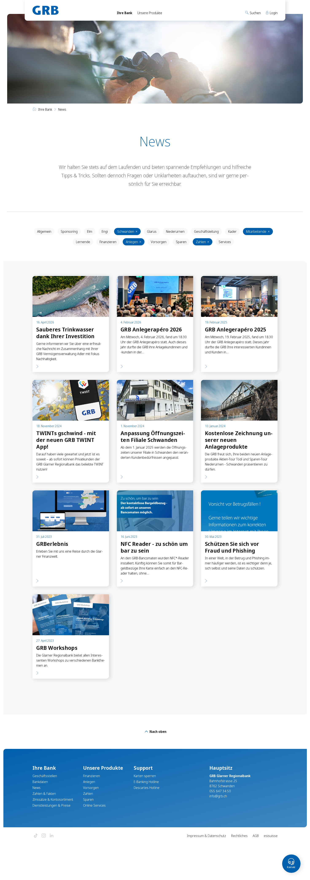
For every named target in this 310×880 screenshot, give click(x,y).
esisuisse (271, 835)
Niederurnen (175, 231)
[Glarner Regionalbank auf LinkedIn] (52, 836)
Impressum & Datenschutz (206, 835)
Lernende (83, 242)
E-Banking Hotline (146, 781)
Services (225, 242)
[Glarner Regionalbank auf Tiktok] (35, 836)
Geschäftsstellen (44, 776)
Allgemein (44, 231)
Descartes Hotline (146, 787)
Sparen (181, 242)
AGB (256, 835)
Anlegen (133, 242)
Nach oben (157, 731)
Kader (232, 231)
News (36, 787)
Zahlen (202, 242)
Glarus (151, 231)
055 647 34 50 (220, 791)
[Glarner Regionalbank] (70, 10)
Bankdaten (40, 781)
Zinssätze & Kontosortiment (52, 799)
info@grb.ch (218, 796)
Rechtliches (239, 835)
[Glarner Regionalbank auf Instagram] (43, 836)
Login (273, 13)
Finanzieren (108, 242)
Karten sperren (145, 776)
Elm (89, 231)
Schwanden (127, 231)
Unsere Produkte (149, 13)
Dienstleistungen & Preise (51, 805)
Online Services (94, 805)
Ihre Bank (124, 13)
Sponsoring (69, 231)
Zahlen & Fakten (44, 793)
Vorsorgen (158, 242)
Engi (105, 231)
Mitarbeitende (258, 231)
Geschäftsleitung (206, 231)
